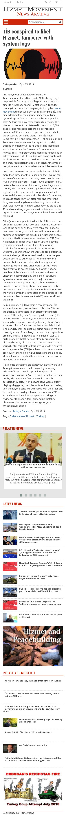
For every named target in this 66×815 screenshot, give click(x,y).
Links (20, 2)
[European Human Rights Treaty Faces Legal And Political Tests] (33, 579)
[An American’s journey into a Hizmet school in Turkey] (33, 684)
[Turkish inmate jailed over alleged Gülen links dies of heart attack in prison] (33, 514)
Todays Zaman (21, 411)
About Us (9, 2)
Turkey (40, 416)
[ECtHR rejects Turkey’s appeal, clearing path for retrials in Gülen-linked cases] (33, 592)
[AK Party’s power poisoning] (33, 748)
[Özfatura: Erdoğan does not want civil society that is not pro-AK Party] (33, 697)
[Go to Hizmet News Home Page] (33, 11)
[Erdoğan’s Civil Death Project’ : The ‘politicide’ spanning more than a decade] (33, 605)
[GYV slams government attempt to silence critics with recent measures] (33, 461)
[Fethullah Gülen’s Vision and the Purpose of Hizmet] (33, 617)
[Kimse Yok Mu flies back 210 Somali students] (33, 735)
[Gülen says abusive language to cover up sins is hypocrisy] (33, 722)
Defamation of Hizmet (22, 416)
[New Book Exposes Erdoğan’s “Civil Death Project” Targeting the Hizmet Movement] (33, 566)
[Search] (60, 22)
